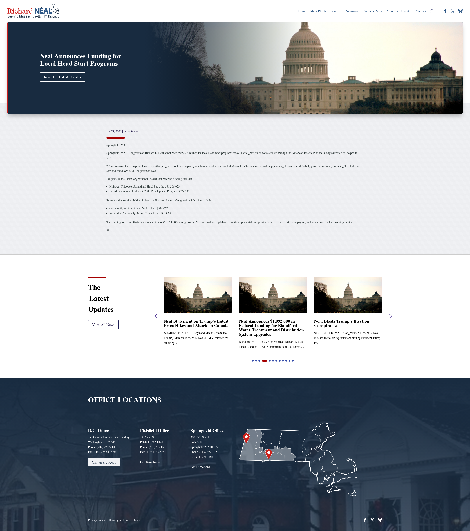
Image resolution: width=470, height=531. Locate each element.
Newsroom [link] (353, 11)
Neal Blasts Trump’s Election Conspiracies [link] (191, 323)
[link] (33, 11)
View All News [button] (103, 324)
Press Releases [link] (132, 131)
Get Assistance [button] (104, 462)
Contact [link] (421, 11)
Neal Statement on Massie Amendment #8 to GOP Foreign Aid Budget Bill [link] (269, 325)
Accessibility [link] (132, 520)
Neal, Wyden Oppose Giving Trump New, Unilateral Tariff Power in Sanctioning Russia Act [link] (348, 325)
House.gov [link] (115, 520)
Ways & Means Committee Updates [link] (388, 11)
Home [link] (302, 11)
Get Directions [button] (150, 462)
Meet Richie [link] (318, 11)
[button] (431, 11)
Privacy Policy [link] (96, 520)
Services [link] (336, 11)
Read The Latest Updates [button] (62, 76)
